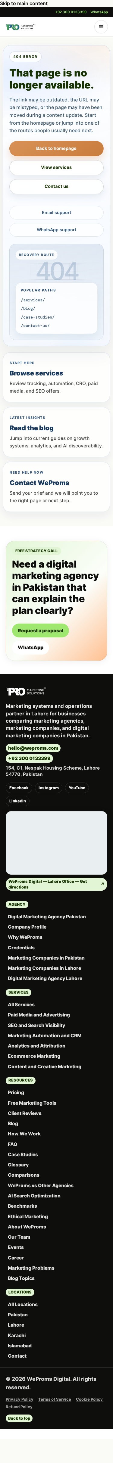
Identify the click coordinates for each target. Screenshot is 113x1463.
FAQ (12, 1144)
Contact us (56, 186)
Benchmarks (22, 1206)
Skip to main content (24, 3)
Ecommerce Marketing (34, 1056)
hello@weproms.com (33, 748)
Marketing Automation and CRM (44, 1035)
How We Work (24, 1134)
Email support (56, 212)
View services (56, 167)
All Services (21, 1004)
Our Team (19, 1237)
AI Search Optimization (34, 1196)
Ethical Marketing (28, 1216)
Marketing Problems (31, 1268)
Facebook (19, 787)
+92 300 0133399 (70, 12)
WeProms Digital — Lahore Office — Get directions (56, 884)
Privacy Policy (19, 1399)
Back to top (19, 1418)
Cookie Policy (89, 1399)
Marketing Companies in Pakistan (46, 958)
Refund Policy (19, 1406)
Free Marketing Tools (32, 1103)
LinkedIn (17, 800)
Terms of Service (54, 1399)
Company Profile (27, 927)
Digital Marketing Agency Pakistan (47, 917)
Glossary (18, 1165)
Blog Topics (21, 1278)
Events (16, 1247)
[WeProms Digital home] (20, 27)
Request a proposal (40, 630)
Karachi (17, 1335)
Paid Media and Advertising (39, 1015)
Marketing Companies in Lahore (44, 968)
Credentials (21, 948)
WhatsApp (99, 12)
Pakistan (18, 1315)
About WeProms (27, 1227)
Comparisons (23, 1175)
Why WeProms (25, 937)
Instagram (49, 787)
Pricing (16, 1092)
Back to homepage (56, 148)
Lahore (16, 1325)
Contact (17, 1356)
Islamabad (20, 1346)
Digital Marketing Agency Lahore (45, 978)
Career (16, 1258)
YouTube (77, 787)
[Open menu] (101, 27)
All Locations (23, 1304)
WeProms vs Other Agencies (41, 1185)
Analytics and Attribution (36, 1046)
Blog (13, 1123)
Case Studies (23, 1154)
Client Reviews (25, 1113)
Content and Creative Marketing (44, 1066)
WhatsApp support (56, 229)
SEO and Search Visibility (36, 1025)
